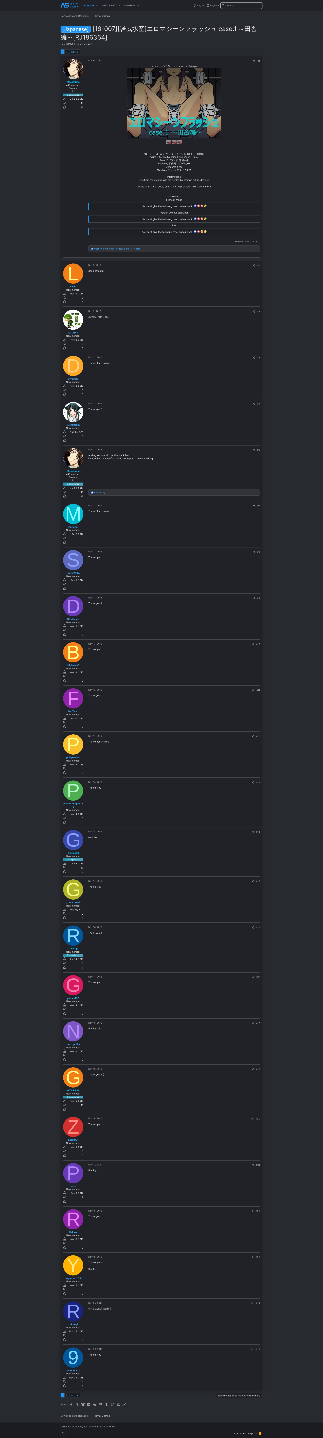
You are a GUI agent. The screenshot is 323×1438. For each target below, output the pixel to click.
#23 (258, 1257)
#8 (258, 552)
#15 (258, 881)
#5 (258, 403)
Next (73, 51)
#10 (258, 644)
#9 (258, 598)
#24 (258, 1303)
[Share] (254, 60)
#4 (258, 357)
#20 (258, 1118)
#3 (258, 311)
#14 (258, 831)
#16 (258, 927)
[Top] (256, 1433)
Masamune (69, 43)
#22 (258, 1211)
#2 (258, 265)
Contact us (240, 1433)
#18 (258, 1023)
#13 (258, 782)
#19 (258, 1069)
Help (250, 1433)
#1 (259, 60)
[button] (97, 5)
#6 (258, 449)
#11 (258, 690)
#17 (258, 977)
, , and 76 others (117, 248)
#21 (258, 1164)
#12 (258, 736)
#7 (258, 505)
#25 (258, 1349)
